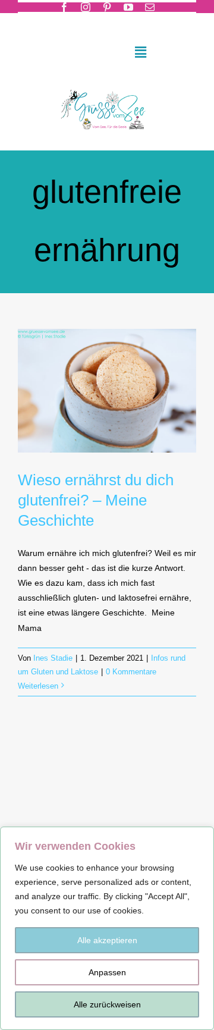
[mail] (150, 7)
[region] (107, 928)
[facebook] (64, 7)
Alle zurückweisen (107, 1004)
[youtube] (128, 7)
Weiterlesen (38, 686)
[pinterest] (107, 7)
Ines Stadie (53, 658)
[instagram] (85, 7)
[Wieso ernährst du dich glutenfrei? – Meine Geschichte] (107, 391)
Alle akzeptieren (107, 940)
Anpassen (107, 972)
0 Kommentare (131, 671)
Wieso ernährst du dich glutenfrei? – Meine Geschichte (96, 500)
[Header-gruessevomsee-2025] (107, 87)
